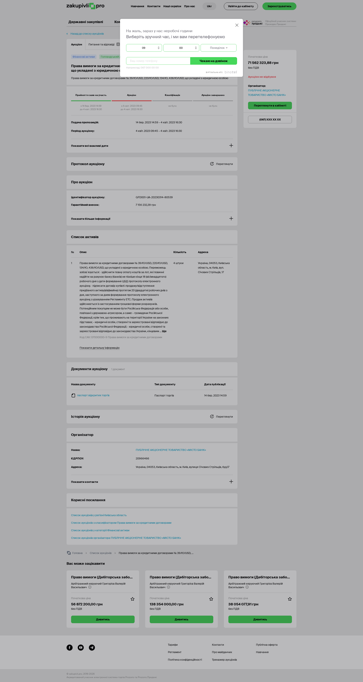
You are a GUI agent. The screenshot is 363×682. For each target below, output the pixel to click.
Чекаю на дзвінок (214, 61)
